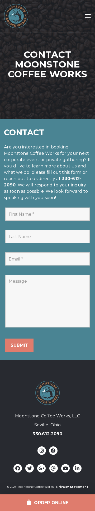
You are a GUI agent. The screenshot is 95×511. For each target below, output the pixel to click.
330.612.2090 (47, 433)
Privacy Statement (72, 487)
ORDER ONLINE (50, 502)
